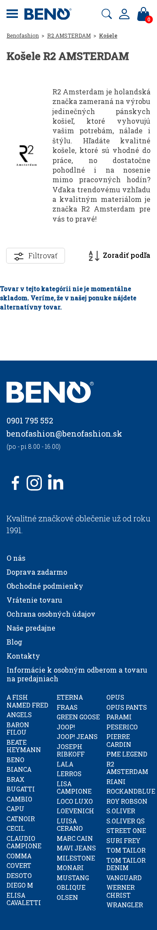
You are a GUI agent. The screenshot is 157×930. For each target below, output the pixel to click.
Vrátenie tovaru (34, 599)
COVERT (19, 865)
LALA (65, 764)
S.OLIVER (120, 811)
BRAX (15, 779)
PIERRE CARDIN (118, 740)
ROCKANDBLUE (130, 791)
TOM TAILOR (126, 850)
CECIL (16, 828)
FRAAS (67, 707)
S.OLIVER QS (125, 821)
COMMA (19, 856)
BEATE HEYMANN (24, 746)
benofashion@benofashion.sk (64, 433)
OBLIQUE (71, 887)
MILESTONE (76, 858)
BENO (15, 760)
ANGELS (19, 715)
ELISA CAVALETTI (24, 899)
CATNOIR (21, 819)
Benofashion (23, 35)
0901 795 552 (30, 420)
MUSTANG (73, 878)
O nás (16, 557)
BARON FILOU (18, 729)
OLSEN (67, 897)
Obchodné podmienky (45, 585)
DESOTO (19, 875)
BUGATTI (21, 789)
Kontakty (23, 655)
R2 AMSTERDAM (69, 35)
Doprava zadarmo (37, 571)
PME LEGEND (126, 754)
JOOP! (66, 727)
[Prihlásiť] (124, 14)
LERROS (69, 774)
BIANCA (19, 769)
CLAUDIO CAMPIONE (24, 842)
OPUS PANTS (126, 707)
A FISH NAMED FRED (27, 701)
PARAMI (119, 717)
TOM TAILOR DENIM (126, 864)
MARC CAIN (75, 838)
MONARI (70, 868)
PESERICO (122, 727)
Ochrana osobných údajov (51, 613)
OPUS (115, 697)
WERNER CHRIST (120, 891)
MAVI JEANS (76, 848)
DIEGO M (20, 885)
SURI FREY (123, 840)
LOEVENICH (75, 811)
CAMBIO (19, 799)
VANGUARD (124, 878)
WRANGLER (124, 905)
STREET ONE (126, 830)
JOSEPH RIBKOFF (71, 751)
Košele (108, 35)
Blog (14, 641)
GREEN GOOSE (78, 717)
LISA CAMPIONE (74, 788)
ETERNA (70, 697)
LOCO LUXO (75, 801)
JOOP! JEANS (77, 736)
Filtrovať (43, 255)
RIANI (116, 781)
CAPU (15, 809)
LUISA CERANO (70, 825)
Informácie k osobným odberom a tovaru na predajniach (77, 674)
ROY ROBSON (126, 801)
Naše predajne (31, 627)
